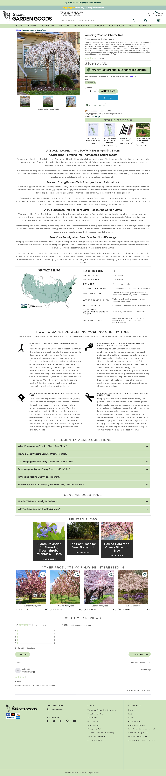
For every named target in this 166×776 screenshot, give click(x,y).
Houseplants (81, 26)
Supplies (98, 26)
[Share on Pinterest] (99, 117)
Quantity (88, 88)
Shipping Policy (96, 729)
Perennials (47, 26)
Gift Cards (93, 721)
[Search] (134, 20)
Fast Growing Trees (138, 736)
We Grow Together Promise (102, 710)
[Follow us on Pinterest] (67, 721)
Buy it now (108, 98)
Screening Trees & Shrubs (141, 740)
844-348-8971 (155, 16)
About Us (92, 718)
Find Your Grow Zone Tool (141, 729)
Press (131, 718)
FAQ (130, 714)
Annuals (63, 26)
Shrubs (31, 26)
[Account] (145, 21)
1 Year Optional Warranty (101, 733)
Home (18, 30)
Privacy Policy (95, 740)
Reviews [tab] (19, 648)
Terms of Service (96, 736)
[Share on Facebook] (93, 117)
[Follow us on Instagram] (61, 721)
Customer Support (137, 725)
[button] (118, 58)
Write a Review (142, 655)
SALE (131, 26)
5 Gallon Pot (90, 83)
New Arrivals (116, 26)
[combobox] (96, 21)
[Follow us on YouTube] (74, 721)
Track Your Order (97, 714)
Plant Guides (135, 721)
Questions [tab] (31, 648)
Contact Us (93, 725)
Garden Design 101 (138, 733)
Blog (130, 710)
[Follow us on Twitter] (54, 721)
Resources (144, 26)
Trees (18, 26)
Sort (132, 663)
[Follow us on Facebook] (48, 721)
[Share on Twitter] (96, 117)
